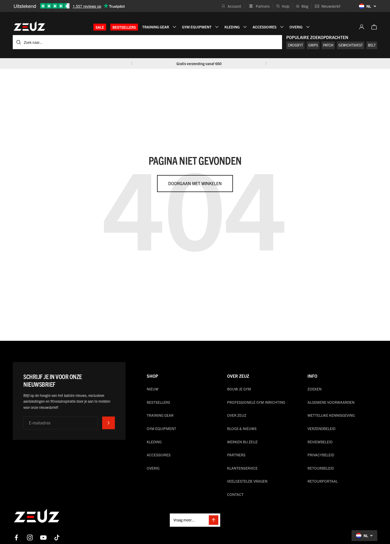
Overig (153, 468)
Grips (313, 45)
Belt (372, 45)
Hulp (285, 6)
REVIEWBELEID (319, 442)
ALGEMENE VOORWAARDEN (330, 402)
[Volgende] (266, 63)
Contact (235, 494)
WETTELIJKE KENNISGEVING (331, 415)
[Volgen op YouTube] (43, 537)
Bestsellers (124, 27)
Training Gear (160, 415)
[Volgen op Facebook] (16, 537)
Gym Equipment (161, 428)
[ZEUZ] (36, 516)
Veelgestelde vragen (247, 481)
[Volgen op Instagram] (29, 537)
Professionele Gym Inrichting (256, 402)
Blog (304, 6)
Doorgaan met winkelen (195, 183)
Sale (100, 27)
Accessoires (159, 455)
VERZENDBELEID (321, 428)
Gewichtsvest (351, 45)
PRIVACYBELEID (320, 455)
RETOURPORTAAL (322, 481)
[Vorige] (132, 63)
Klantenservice (242, 468)
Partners (263, 6)
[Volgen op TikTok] (56, 537)
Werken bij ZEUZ (242, 442)
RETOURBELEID (320, 468)
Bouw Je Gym (239, 389)
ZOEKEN (314, 389)
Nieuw (152, 389)
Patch (328, 45)
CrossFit (295, 45)
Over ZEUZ (236, 415)
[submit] (108, 422)
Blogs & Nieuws (242, 428)
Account (234, 6)
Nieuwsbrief (330, 6)
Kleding (154, 442)
